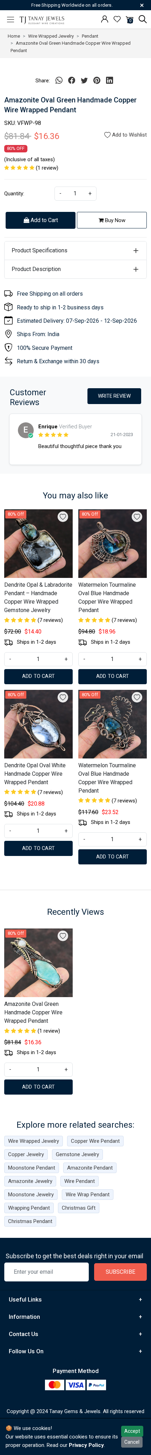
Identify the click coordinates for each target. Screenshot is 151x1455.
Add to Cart (43, 220)
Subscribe (120, 1271)
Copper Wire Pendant (95, 1141)
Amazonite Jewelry (30, 1181)
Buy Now (114, 220)
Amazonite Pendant (90, 1168)
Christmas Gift (79, 1208)
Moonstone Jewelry (31, 1194)
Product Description (36, 269)
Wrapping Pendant (29, 1208)
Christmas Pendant (30, 1221)
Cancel (131, 1442)
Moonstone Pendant (31, 1168)
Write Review (114, 396)
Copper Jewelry (26, 1154)
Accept (132, 1431)
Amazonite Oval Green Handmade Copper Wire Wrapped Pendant (33, 1012)
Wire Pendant (79, 1181)
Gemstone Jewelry (77, 1154)
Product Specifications (39, 250)
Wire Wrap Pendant (88, 1194)
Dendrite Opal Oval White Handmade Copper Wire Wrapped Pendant (35, 774)
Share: (42, 80)
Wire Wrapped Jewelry (33, 1141)
